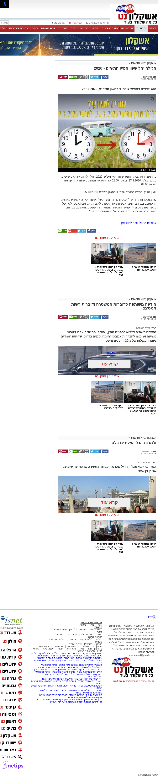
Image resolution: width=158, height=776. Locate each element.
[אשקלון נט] (149, 616)
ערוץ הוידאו (88, 646)
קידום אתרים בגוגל (93, 655)
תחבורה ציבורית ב (86, 651)
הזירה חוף (62, 695)
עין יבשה (97, 678)
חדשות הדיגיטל (44, 655)
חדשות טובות (83, 672)
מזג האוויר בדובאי (83, 678)
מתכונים (40, 667)
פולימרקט (57, 678)
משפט (83, 629)
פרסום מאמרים (80, 653)
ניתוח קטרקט (61, 660)
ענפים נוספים (75, 644)
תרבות (62, 28)
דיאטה (98, 669)
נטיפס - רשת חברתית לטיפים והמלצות (133, 681)
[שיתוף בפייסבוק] (103, 78)
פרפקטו (57, 681)
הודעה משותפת (143, 328)
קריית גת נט (45, 699)
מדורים (98, 648)
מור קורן (81, 669)
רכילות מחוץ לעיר (57, 639)
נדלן (92, 624)
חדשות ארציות (60, 629)
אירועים (58, 634)
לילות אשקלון (86, 639)
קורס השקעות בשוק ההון (63, 672)
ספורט (84, 28)
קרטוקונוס (49, 660)
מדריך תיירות (59, 655)
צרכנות (83, 624)
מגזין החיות (69, 658)
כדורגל (99, 644)
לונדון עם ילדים (38, 653)
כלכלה (73, 629)
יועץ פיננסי (96, 681)
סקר (73, 28)
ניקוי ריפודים (83, 695)
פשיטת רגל (72, 669)
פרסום (95, 702)
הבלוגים (59, 646)
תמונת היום (71, 634)
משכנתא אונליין (44, 681)
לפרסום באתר (58, 22)
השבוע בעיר (110, 28)
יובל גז (87, 690)
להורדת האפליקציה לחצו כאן (138, 222)
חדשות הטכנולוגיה (84, 665)
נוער (90, 648)
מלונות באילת (95, 658)
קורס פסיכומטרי (52, 667)
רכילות (99, 639)
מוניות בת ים (96, 695)
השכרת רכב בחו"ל (62, 653)
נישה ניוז (98, 665)
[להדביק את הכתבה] (72, 231)
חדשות (141, 28)
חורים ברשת (82, 658)
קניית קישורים (95, 653)
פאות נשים (81, 692)
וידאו (95, 28)
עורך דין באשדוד (60, 699)
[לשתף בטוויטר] (94, 78)
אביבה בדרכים (19, 28)
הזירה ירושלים (91, 697)
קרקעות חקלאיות (77, 699)
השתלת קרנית (61, 674)
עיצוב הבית (80, 660)
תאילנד (72, 674)
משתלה (72, 695)
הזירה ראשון (51, 695)
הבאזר (50, 653)
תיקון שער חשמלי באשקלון (89, 674)
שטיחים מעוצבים (74, 690)
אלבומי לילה (86, 634)
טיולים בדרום (79, 667)
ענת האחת (48, 28)
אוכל (100, 624)
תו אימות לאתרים (53, 658)
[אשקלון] (134, 24)
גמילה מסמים (84, 681)
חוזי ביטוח (68, 678)
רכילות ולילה (95, 636)
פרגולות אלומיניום (82, 702)
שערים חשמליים (94, 660)
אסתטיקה (42, 685)
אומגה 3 (48, 690)
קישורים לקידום (69, 681)
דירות (90, 676)
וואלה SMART (55, 685)
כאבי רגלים (47, 678)
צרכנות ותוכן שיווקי (91, 622)
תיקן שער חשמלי (94, 699)
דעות (99, 646)
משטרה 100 (96, 629)
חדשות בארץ (72, 646)
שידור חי (127, 28)
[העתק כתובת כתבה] (83, 78)
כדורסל (88, 644)
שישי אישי (71, 648)
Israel (65, 685)
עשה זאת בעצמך (75, 655)
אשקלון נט (149, 63)
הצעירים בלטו (144, 462)
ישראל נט (97, 690)
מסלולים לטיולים (94, 667)
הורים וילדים (96, 672)
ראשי (152, 28)
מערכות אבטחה (76, 697)
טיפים (71, 660)
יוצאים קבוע (60, 669)
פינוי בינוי (70, 665)
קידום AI (41, 658)
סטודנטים (92, 692)
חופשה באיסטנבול (93, 685)
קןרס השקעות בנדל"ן (44, 669)
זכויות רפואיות (76, 685)
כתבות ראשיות (44, 646)
